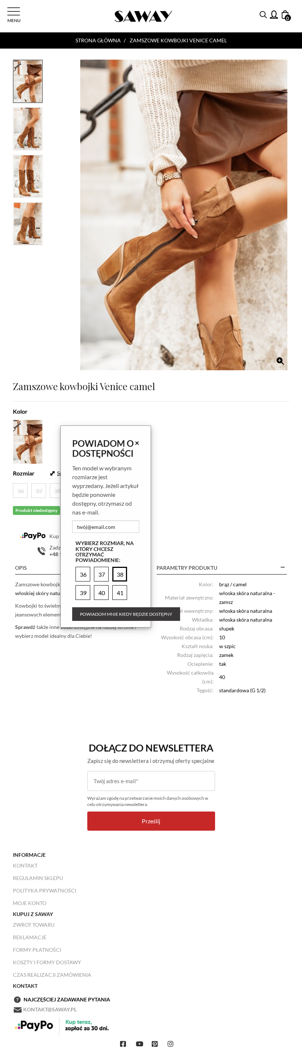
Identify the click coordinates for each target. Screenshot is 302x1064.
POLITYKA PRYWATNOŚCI (44, 890)
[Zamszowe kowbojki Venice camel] (183, 215)
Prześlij (151, 820)
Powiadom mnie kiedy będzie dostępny (126, 614)
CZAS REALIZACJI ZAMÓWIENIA (52, 975)
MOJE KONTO (29, 903)
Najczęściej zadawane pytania (67, 999)
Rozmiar (24, 473)
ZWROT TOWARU (34, 925)
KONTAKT (25, 865)
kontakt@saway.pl (50, 1009)
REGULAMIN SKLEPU (38, 878)
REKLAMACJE (29, 937)
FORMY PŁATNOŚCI (37, 950)
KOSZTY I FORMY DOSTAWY (47, 962)
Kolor (20, 411)
